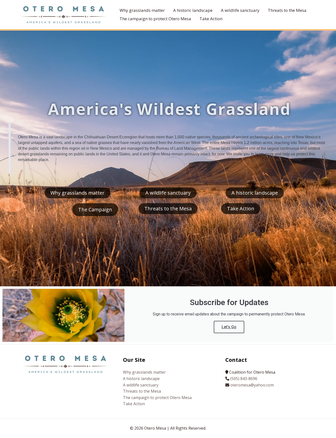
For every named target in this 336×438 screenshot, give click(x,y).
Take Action (134, 403)
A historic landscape (141, 378)
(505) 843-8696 (243, 378)
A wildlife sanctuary (140, 385)
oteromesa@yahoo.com (252, 385)
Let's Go (229, 327)
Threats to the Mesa (142, 391)
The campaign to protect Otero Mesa (157, 397)
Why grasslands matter (144, 372)
